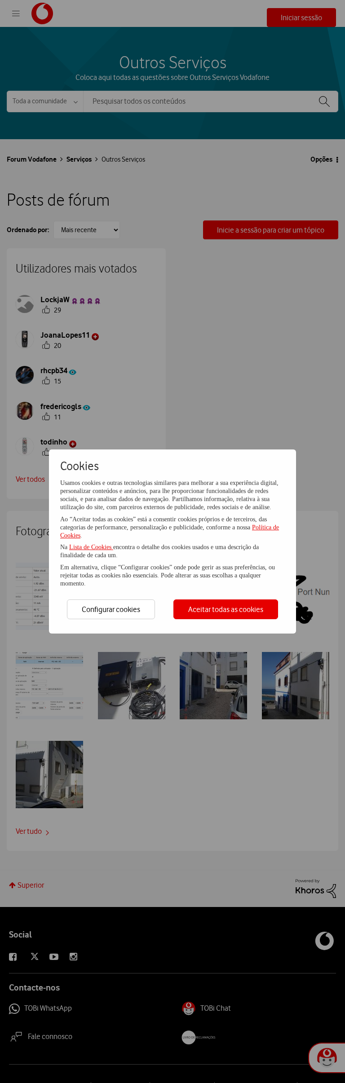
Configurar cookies (111, 609)
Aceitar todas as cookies (225, 609)
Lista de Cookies (91, 547)
